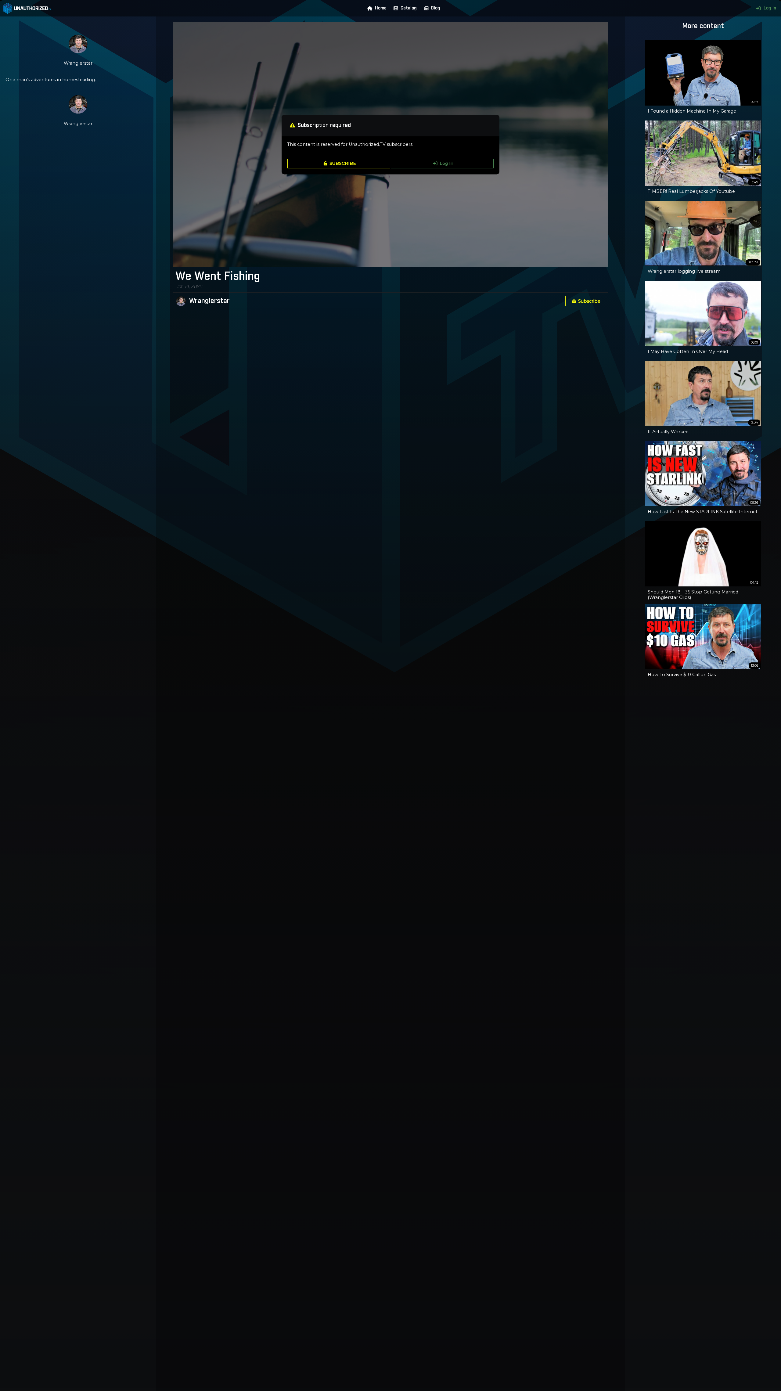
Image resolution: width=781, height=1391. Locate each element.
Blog (435, 8)
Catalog (409, 8)
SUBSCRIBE (342, 163)
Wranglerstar (209, 301)
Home (381, 8)
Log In (770, 8)
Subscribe (589, 301)
